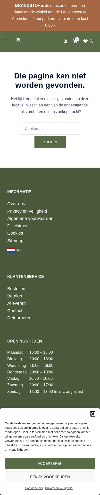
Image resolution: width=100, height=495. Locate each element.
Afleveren (16, 303)
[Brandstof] (27, 41)
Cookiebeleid (34, 488)
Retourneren (19, 317)
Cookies (15, 233)
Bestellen (16, 288)
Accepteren (50, 463)
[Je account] (65, 41)
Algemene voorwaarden (30, 218)
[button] (92, 413)
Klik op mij (85, 41)
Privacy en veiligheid (59, 488)
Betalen (14, 296)
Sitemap (15, 240)
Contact (14, 310)
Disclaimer (17, 225)
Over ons (16, 203)
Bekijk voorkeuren (50, 477)
